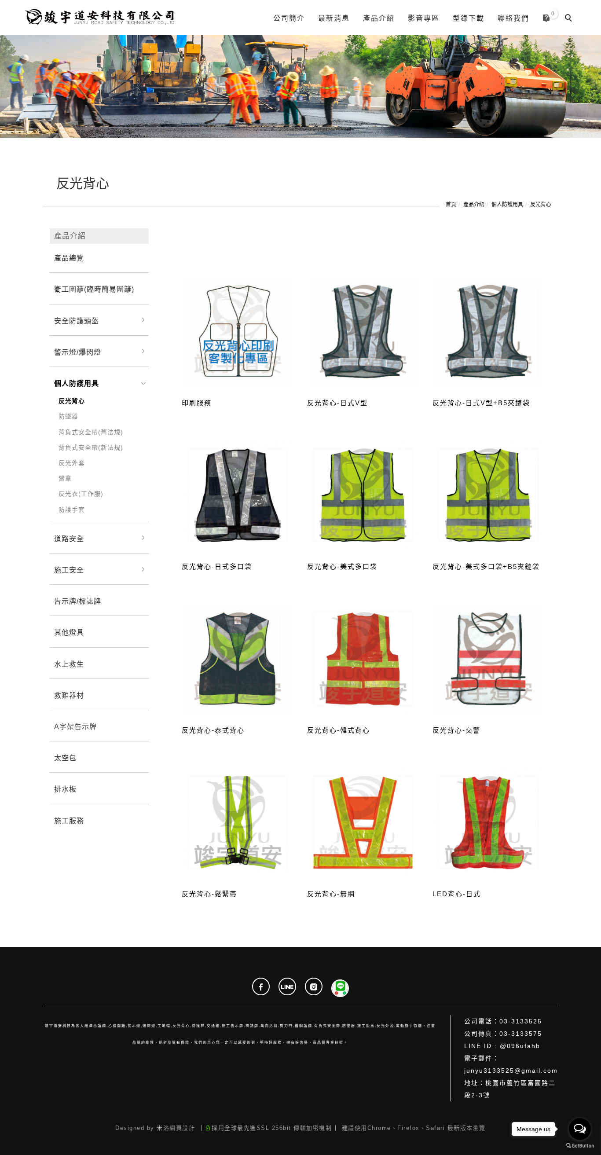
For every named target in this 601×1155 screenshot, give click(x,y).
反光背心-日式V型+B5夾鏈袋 (481, 403)
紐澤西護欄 (95, 1026)
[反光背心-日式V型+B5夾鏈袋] (488, 330)
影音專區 (424, 18)
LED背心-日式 (456, 894)
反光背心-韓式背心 (338, 730)
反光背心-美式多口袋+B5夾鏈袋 (486, 566)
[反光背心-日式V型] (363, 330)
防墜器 (68, 416)
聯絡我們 (513, 18)
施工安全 (69, 570)
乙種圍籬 (117, 1026)
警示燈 (134, 1026)
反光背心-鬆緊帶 (209, 894)
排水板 (65, 789)
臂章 (65, 478)
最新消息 (334, 18)
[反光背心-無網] (363, 822)
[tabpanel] (300, 86)
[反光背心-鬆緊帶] (238, 821)
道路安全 (69, 539)
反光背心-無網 (331, 894)
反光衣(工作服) (81, 493)
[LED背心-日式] (488, 821)
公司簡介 (289, 18)
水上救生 (69, 664)
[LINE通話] (340, 987)
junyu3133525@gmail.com (511, 1070)
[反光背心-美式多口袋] (363, 495)
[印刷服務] (238, 330)
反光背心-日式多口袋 (217, 566)
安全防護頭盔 (76, 321)
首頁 (451, 205)
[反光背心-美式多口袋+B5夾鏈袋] (488, 495)
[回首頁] (99, 17)
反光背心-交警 (456, 730)
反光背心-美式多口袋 (342, 566)
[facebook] (261, 987)
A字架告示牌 (75, 726)
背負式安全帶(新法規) (91, 447)
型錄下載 (468, 18)
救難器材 (69, 695)
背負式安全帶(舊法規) (91, 432)
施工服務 (69, 821)
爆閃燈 (149, 1026)
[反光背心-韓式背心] (363, 658)
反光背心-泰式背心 (213, 730)
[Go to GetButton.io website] (580, 1146)
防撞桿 (198, 1026)
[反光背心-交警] (488, 658)
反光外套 (72, 462)
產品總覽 (69, 258)
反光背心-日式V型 (337, 403)
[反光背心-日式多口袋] (238, 494)
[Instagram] (313, 987)
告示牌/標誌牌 (77, 601)
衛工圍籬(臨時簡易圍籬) (94, 289)
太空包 (65, 758)
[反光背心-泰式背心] (238, 658)
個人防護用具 (507, 205)
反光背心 (540, 205)
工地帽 (164, 1026)
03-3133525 (520, 1021)
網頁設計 (182, 1128)
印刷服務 (197, 403)
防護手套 (72, 509)
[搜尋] (569, 19)
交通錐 (213, 1026)
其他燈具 (69, 632)
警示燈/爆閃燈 (77, 352)
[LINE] (287, 987)
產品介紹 (379, 18)
